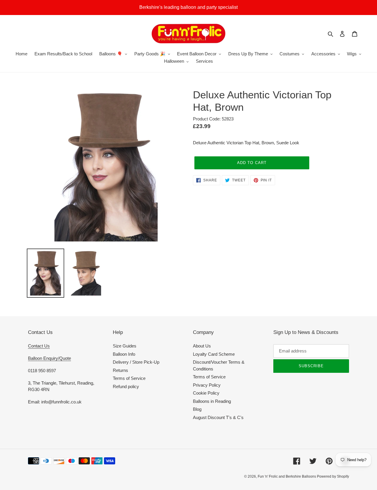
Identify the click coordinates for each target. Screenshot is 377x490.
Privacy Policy (207, 385)
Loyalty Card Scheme (214, 354)
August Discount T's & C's (218, 417)
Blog (197, 409)
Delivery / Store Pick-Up (136, 362)
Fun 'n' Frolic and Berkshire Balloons (287, 476)
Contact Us (39, 345)
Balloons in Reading (212, 401)
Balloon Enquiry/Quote (49, 358)
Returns (120, 370)
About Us (202, 345)
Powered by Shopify (333, 476)
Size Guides (124, 345)
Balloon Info (124, 354)
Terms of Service (129, 378)
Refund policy (126, 386)
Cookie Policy (206, 392)
